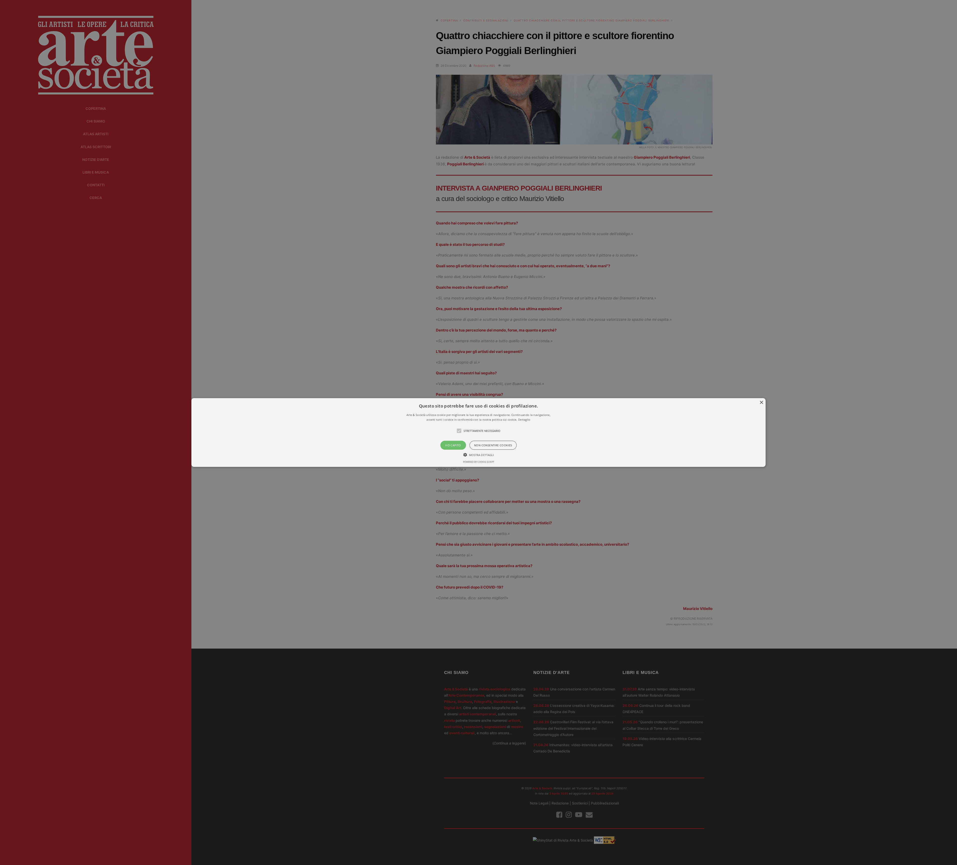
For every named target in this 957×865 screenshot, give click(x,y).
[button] (478, 432)
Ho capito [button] (453, 445)
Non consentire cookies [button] (493, 445)
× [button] (761, 402)
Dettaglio (524, 419)
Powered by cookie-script (478, 462)
